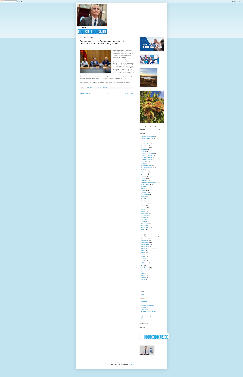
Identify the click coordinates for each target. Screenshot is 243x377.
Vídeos (143, 273)
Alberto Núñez (144, 146)
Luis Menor (144, 221)
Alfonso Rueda (145, 148)
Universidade (144, 269)
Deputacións (144, 171)
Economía (143, 175)
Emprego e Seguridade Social (149, 182)
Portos (142, 250)
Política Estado (145, 244)
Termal (142, 258)
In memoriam (144, 204)
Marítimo (143, 229)
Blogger (131, 364)
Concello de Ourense (146, 157)
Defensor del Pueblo (146, 165)
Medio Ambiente (145, 231)
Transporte (144, 262)
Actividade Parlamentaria (147, 136)
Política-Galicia (145, 246)
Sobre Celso (144, 301)
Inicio (108, 93)
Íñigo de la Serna (145, 215)
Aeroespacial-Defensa (147, 140)
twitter (142, 294)
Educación (143, 176)
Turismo (143, 264)
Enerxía (143, 188)
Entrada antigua (129, 93)
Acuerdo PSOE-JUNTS (147, 138)
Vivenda (143, 275)
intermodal (143, 211)
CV (142, 303)
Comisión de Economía (147, 153)
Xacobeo (143, 277)
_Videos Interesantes (146, 317)
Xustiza (143, 279)
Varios (142, 271)
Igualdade (143, 200)
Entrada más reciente (85, 93)
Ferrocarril (143, 192)
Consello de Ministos (146, 159)
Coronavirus (144, 161)
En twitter (143, 186)
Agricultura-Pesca (145, 144)
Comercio (143, 151)
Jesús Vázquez (145, 217)
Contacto (143, 319)
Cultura (143, 163)
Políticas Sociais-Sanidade (148, 248)
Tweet (142, 266)
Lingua (143, 219)
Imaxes (143, 202)
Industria (143, 206)
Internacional (144, 213)
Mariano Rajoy (145, 227)
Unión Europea (145, 268)
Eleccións (143, 178)
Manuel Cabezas (145, 225)
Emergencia (144, 180)
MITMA (143, 233)
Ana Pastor (144, 149)
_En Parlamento (145, 313)
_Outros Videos (145, 315)
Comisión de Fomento (146, 155)
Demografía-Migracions (147, 167)
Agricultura (144, 142)
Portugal (143, 252)
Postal (142, 254)
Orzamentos (144, 239)
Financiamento (145, 194)
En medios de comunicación (148, 311)
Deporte (143, 169)
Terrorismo (143, 260)
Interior (143, 209)
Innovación (144, 208)
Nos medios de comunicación (148, 237)
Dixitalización (144, 173)
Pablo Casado (144, 240)
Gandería (143, 196)
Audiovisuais (144, 309)
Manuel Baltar (144, 223)
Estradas (143, 190)
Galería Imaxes (145, 307)
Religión (143, 256)
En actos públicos (145, 184)
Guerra (143, 198)
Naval (142, 235)
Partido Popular (145, 242)
